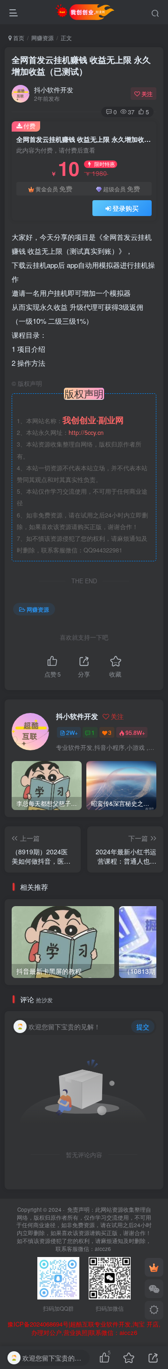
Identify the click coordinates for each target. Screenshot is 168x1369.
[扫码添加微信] (154, 1288)
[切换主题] (154, 1310)
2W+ (72, 732)
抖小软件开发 (53, 89)
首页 (18, 38)
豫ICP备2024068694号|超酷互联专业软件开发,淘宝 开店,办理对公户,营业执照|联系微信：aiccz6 (84, 1328)
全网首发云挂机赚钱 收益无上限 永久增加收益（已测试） (81, 65)
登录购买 (125, 208)
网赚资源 (42, 38)
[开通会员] (154, 1267)
